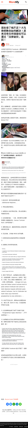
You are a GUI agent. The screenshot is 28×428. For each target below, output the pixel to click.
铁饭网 (16, 399)
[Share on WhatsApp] (13, 404)
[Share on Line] (20, 404)
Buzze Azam (9, 399)
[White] (3, 45)
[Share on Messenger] (10, 404)
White (7, 44)
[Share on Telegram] (17, 404)
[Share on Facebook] (7, 404)
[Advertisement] (14, 380)
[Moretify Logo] (14, 2)
